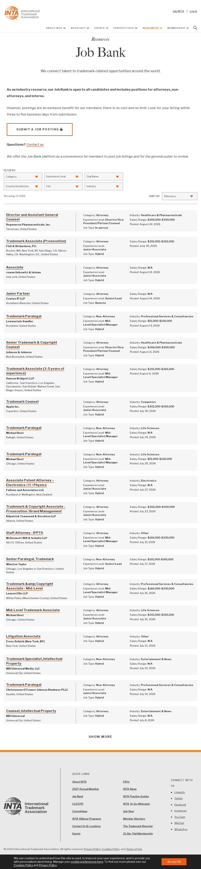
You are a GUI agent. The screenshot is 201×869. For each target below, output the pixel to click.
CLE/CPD (77, 803)
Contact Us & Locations (86, 826)
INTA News (130, 788)
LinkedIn (179, 792)
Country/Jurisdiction (17, 186)
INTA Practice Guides (136, 796)
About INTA (54, 28)
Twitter (178, 798)
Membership (176, 28)
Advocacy (78, 28)
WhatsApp (180, 829)
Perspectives (124, 28)
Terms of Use (134, 849)
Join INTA (178, 11)
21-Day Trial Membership (138, 833)
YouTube (179, 816)
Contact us (35, 144)
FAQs (126, 781)
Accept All (174, 861)
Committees (79, 811)
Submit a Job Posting (37, 129)
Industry (91, 186)
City (48, 186)
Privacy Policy (92, 849)
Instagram (180, 810)
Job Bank (77, 796)
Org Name (92, 176)
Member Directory (134, 818)
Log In (193, 11)
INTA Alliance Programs (86, 818)
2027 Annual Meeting (85, 788)
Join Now (128, 811)
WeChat (179, 823)
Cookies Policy (111, 849)
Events (99, 28)
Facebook (180, 804)
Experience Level (56, 176)
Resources (151, 28)
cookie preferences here (87, 861)
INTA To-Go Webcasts (136, 803)
